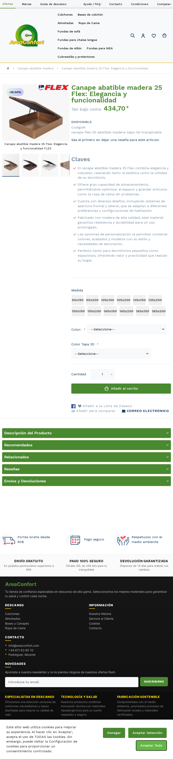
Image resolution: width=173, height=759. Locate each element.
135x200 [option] (155, 300)
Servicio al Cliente (101, 618)
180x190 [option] (142, 311)
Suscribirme (154, 681)
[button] (143, 36)
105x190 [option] (107, 300)
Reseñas (12, 469)
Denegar (114, 733)
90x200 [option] (92, 300)
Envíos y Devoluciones (25, 481)
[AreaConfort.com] (27, 36)
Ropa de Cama (15, 628)
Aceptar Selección (147, 733)
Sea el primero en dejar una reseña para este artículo (115, 140)
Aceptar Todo (151, 745)
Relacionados (16, 457)
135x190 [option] (139, 300)
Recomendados (18, 445)
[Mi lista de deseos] (154, 37)
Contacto (95, 628)
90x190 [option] (78, 300)
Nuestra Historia (100, 614)
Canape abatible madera (35, 68)
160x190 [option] (110, 311)
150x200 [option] (94, 311)
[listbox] (121, 306)
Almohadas (12, 618)
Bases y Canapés (17, 623)
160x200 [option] (126, 311)
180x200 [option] (159, 311)
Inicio (8, 68)
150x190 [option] (78, 311)
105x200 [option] (123, 300)
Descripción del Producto (28, 433)
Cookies (94, 623)
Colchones (12, 614)
